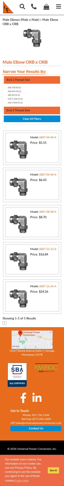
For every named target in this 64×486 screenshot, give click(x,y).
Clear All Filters (32, 118)
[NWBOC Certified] (47, 369)
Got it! (53, 470)
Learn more (22, 480)
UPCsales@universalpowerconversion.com (35, 423)
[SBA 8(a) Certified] (17, 375)
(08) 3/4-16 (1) (14, 95)
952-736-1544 (40, 415)
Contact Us (36, 428)
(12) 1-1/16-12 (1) (15, 99)
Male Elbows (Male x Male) (21, 19)
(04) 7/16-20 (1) (14, 87)
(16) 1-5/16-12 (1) (15, 103)
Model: (43, 137)
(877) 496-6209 (41, 419)
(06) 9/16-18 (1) (14, 91)
